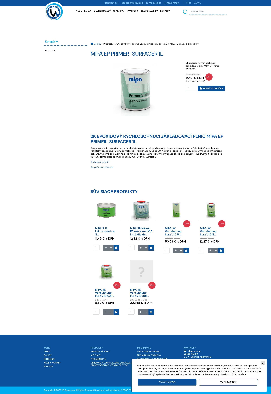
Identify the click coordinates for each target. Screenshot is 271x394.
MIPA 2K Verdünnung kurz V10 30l (141, 287)
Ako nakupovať (102, 11)
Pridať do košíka (212, 88)
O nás (79, 11)
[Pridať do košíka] (116, 248)
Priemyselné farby (100, 351)
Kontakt (165, 11)
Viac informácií (228, 382)
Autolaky (96, 355)
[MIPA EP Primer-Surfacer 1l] (135, 89)
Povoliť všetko (167, 382)
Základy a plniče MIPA (187, 43)
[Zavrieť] (263, 363)
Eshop (87, 11)
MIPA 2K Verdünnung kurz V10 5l (176, 226)
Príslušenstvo (98, 359)
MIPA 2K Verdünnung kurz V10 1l (211, 226)
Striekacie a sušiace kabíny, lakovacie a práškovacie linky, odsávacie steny (112, 364)
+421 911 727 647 (111, 3)
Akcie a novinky (149, 11)
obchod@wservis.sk (132, 3)
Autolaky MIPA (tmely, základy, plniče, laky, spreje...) (141, 43)
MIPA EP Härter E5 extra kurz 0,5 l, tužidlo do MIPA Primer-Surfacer (141, 225)
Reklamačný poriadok (149, 355)
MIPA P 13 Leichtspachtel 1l (106, 225)
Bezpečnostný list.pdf (102, 167)
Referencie (132, 11)
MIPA (171, 43)
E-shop (48, 355)
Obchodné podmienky (148, 351)
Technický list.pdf (100, 162)
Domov (97, 43)
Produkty (118, 11)
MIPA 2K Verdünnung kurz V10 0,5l (106, 287)
